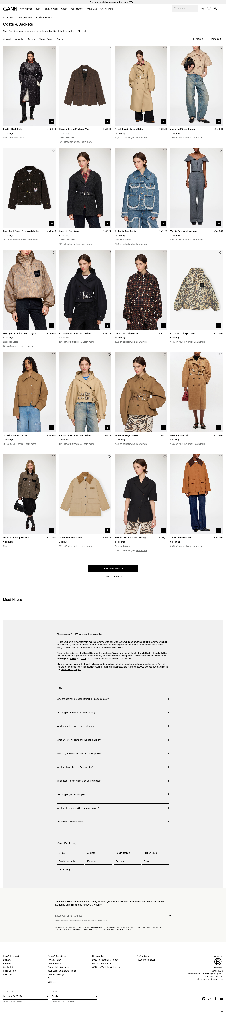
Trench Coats (45, 39)
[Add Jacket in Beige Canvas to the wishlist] (165, 354)
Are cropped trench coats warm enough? (77, 711)
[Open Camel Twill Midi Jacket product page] (85, 494)
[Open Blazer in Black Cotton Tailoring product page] (141, 494)
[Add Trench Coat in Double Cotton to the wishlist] (165, 48)
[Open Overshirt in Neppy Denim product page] (29, 494)
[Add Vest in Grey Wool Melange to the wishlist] (220, 150)
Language (55, 991)
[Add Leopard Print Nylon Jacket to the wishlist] (220, 252)
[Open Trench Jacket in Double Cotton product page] (85, 290)
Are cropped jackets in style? (71, 793)
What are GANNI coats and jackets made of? (79, 738)
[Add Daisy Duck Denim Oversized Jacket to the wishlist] (53, 150)
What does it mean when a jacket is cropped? (79, 779)
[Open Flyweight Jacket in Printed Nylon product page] (29, 290)
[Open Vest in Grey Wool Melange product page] (196, 188)
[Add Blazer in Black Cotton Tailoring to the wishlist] (165, 456)
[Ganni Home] (11, 8)
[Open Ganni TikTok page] (210, 999)
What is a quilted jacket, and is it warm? (76, 725)
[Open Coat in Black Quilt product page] (29, 86)
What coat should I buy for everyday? (75, 766)
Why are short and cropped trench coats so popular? (83, 697)
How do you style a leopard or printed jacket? (79, 752)
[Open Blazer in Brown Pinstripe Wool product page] (85, 86)
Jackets (19, 39)
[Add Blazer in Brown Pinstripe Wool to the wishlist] (109, 48)
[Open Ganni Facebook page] (215, 999)
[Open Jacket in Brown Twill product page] (196, 494)
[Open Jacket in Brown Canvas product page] (29, 392)
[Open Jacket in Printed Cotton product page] (196, 86)
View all (7, 39)
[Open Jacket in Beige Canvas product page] (141, 392)
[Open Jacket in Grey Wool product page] (85, 188)
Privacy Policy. (126, 929)
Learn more (86, 142)
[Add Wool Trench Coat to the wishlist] (220, 354)
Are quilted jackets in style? (70, 820)
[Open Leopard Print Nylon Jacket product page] (196, 290)
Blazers (31, 39)
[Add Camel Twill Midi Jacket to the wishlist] (109, 456)
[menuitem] (26, 8)
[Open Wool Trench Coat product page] (196, 392)
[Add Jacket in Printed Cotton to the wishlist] (220, 48)
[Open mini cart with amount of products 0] (221, 8)
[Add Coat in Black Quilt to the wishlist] (53, 48)
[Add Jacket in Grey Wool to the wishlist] (109, 150)
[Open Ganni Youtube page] (221, 999)
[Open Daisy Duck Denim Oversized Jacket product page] (29, 188)
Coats (60, 39)
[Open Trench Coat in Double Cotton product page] (141, 86)
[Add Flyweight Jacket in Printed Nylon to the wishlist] (53, 252)
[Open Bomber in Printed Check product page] (141, 290)
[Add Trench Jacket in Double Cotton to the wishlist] (109, 252)
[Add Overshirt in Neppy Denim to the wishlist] (53, 456)
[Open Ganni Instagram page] (204, 999)
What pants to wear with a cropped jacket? (78, 806)
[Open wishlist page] (209, 8)
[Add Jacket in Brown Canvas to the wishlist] (53, 354)
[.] (113, 2)
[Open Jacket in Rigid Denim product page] (141, 188)
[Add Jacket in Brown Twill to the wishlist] (220, 456)
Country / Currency (9, 991)
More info (82, 31)
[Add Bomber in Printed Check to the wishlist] (165, 252)
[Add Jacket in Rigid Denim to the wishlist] (165, 150)
